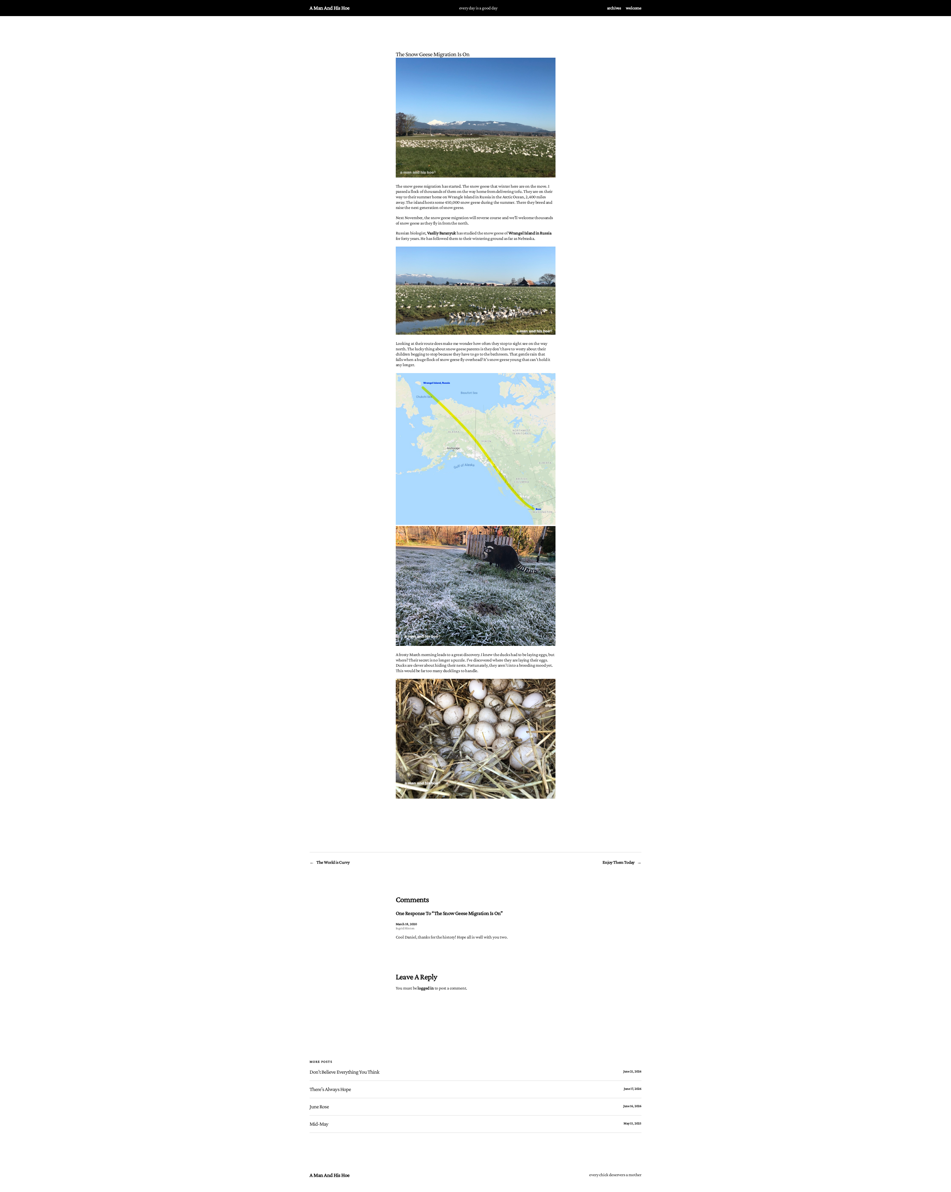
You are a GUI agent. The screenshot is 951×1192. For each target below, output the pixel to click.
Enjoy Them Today (618, 862)
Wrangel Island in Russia (530, 232)
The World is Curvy (333, 862)
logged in (426, 988)
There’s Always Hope (330, 1089)
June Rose (319, 1107)
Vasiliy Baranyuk (441, 232)
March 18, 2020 (406, 924)
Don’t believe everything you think (344, 1072)
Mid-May (319, 1124)
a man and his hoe (330, 8)
